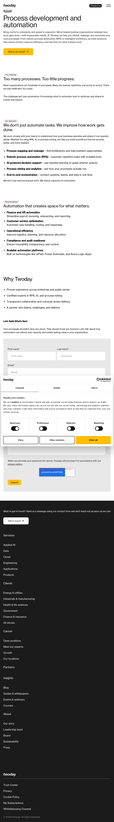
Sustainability (10, 741)
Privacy (7, 790)
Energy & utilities (13, 592)
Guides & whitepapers (16, 693)
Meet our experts (13, 646)
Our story (8, 723)
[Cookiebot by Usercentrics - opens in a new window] (98, 380)
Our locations (11, 658)
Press (6, 747)
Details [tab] (57, 388)
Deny (20, 440)
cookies (15, 402)
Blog (6, 687)
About (7, 714)
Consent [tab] (20, 388)
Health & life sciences (15, 604)
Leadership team (13, 729)
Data (6, 550)
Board (6, 735)
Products (8, 574)
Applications (10, 568)
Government (10, 610)
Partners (8, 667)
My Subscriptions (13, 802)
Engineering (10, 562)
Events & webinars (14, 699)
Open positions (12, 640)
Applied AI (9, 544)
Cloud (6, 556)
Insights (8, 678)
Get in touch (14, 520)
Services (8, 535)
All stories (9, 622)
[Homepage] (9, 6)
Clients (7, 583)
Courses (8, 705)
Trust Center (10, 784)
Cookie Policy (11, 796)
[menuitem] (57, 556)
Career (8, 631)
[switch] (43, 428)
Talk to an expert (16, 51)
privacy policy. (15, 464)
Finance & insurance (15, 616)
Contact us (96, 5)
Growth (7, 652)
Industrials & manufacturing (19, 598)
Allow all (93, 440)
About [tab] (94, 388)
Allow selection (57, 440)
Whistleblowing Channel (17, 808)
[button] (108, 5)
